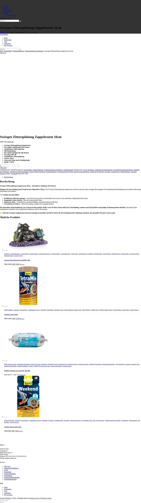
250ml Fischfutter (8, 310)
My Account (8, 495)
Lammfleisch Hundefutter (95, 364)
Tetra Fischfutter (86, 310)
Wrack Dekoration (8, 255)
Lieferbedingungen (10, 479)
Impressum (7, 472)
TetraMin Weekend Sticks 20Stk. (12, 427)
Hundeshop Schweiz (73, 364)
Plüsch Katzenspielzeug (81, 172)
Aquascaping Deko (65, 254)
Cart (5, 491)
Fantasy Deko (74, 254)
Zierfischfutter (125, 310)
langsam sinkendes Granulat (71, 310)
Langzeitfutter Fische (87, 420)
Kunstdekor (90, 254)
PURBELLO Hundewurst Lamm (42, 366)
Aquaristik (16, 310)
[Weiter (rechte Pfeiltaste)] (3, 502)
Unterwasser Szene (134, 254)
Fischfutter (43, 310)
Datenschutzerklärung (11, 468)
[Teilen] (5, 500)
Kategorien (7, 489)
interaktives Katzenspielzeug (19, 172)
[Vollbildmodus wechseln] (3, 500)
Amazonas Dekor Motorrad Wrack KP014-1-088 (17, 260)
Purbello (31, 366)
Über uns (7, 466)
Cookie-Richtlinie (10, 474)
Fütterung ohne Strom (75, 420)
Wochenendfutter (133, 420)
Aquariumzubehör (55, 254)
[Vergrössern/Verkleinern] (1, 500)
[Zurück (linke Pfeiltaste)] (1, 502)
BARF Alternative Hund (10, 364)
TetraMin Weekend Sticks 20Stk (113, 420)
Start (1, 51)
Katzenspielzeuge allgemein (34, 51)
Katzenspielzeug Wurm (65, 172)
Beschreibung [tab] (8, 177)
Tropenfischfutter (117, 310)
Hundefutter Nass (62, 364)
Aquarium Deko (25, 254)
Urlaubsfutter (124, 420)
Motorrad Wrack (116, 254)
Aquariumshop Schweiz (44, 254)
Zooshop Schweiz (18, 255)
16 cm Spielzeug (88, 170)
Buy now (3, 168)
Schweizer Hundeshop (56, 366)
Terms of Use (34, 498)
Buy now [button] (22, 264)
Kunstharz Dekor (98, 254)
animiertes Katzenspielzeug (104, 170)
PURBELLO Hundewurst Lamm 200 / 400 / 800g (17, 371)
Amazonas (6, 254)
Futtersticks (66, 420)
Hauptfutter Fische (58, 310)
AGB (6, 470)
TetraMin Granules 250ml (105, 310)
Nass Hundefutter (120, 364)
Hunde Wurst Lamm (35, 364)
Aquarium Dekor (33, 254)
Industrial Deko (82, 254)
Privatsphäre (8, 475)
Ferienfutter (44, 420)
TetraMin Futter (94, 310)
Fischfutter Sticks (58, 420)
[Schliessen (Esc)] (7, 500)
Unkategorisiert (68, 170)
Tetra (80, 310)
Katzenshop (8, 51)
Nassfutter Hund (135, 364)
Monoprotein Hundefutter (108, 364)
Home (2, 33)
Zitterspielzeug (125, 172)
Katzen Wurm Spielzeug (37, 172)
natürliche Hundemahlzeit (10, 366)
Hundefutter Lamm (52, 364)
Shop (5, 33)
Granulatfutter (50, 310)
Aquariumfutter (23, 310)
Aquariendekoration (15, 254)
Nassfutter (127, 364)
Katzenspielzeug (18, 51)
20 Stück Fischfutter (9, 420)
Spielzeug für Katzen (97, 172)
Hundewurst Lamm (83, 364)
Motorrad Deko (107, 254)
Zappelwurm (115, 172)
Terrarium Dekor (125, 254)
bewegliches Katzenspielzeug (123, 170)
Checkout (7, 493)
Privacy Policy (47, 498)
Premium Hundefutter (22, 366)
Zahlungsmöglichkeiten (11, 477)
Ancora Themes (5, 498)
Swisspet (107, 172)
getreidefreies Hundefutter (23, 364)
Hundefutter (44, 364)
